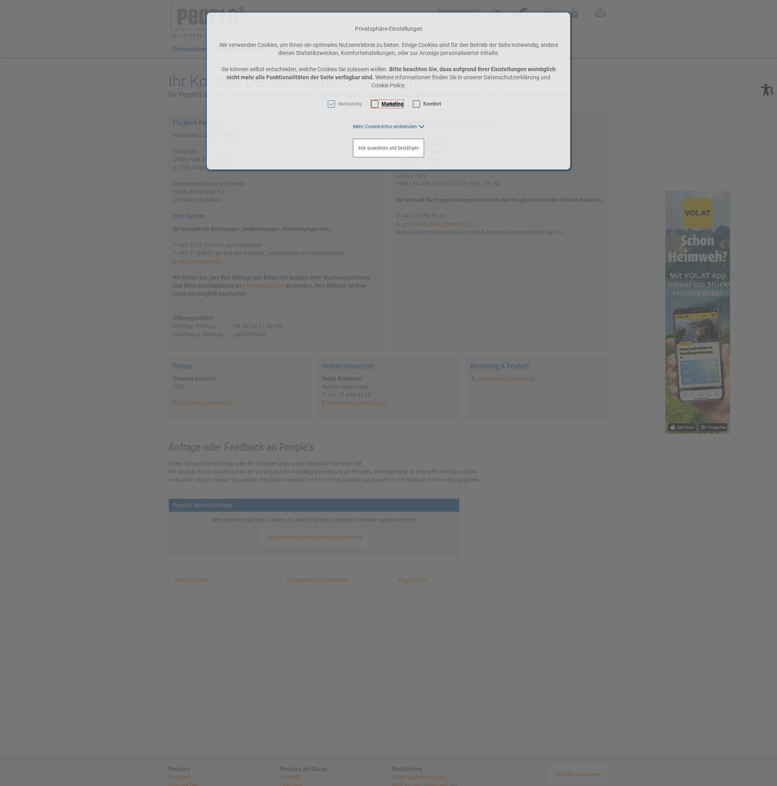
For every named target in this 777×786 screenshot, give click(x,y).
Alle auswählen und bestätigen (388, 148)
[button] (389, 126)
